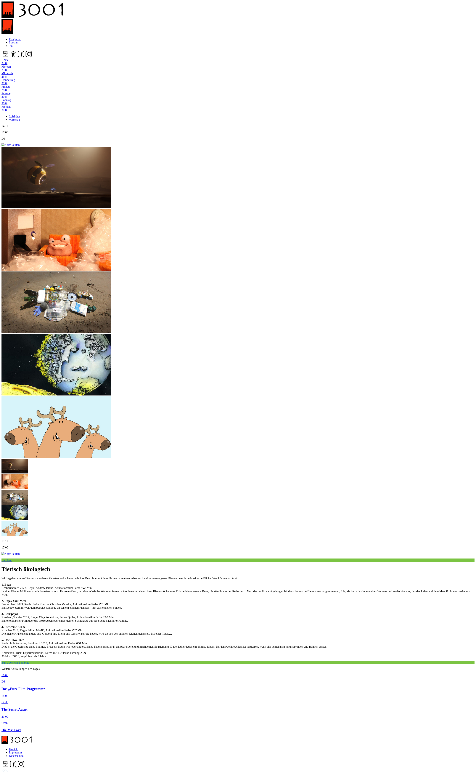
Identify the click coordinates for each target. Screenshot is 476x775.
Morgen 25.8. (6, 68)
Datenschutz (16, 755)
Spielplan (14, 116)
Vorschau (14, 119)
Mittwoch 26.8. (7, 75)
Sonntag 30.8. (6, 101)
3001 (12, 45)
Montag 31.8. (6, 108)
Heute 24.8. (5, 61)
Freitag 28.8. (5, 88)
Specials (14, 42)
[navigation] (4, 771)
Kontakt (13, 749)
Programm (15, 39)
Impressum (15, 752)
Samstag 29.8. (6, 95)
